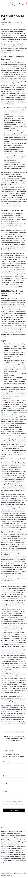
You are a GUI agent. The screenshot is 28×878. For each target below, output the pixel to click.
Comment (6, 762)
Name (5, 776)
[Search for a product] (19, 4)
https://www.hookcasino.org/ (9, 400)
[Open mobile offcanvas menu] (1, 4)
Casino (3, 24)
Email (5, 783)
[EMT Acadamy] (14, 3)
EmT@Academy (7, 22)
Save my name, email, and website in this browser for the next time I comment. (14, 803)
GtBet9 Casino (11, 850)
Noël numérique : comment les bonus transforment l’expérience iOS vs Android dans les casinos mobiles (14, 738)
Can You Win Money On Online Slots (14, 732)
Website (5, 791)
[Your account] (23, 3)
